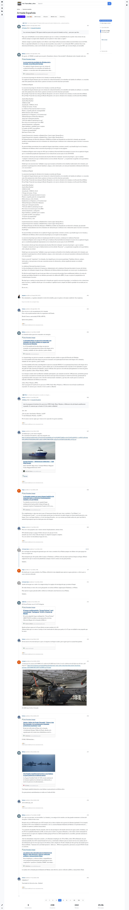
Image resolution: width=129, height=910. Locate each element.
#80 (88, 877)
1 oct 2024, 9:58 (34, 397)
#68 (88, 489)
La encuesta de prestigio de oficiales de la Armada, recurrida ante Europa (36, 63)
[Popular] (2, 8)
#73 (88, 601)
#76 (88, 716)
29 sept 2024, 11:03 (35, 53)
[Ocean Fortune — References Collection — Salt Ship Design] (38, 451)
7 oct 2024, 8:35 (34, 527)
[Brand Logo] (19, 3)
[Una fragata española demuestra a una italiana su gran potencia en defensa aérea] (38, 763)
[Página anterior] (46, 900)
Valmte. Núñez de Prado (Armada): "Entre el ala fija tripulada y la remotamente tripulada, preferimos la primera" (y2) (38, 724)
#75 (88, 661)
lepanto (24, 295)
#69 (88, 527)
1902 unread (104, 39)
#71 (88, 569)
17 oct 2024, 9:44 (35, 815)
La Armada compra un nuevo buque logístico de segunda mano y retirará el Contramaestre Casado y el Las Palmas (38, 498)
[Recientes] (2, 5)
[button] (2, 905)
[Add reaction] (77, 49)
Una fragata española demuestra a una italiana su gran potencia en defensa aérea (38, 774)
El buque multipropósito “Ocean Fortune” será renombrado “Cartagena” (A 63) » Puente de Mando (38, 612)
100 (79, 900)
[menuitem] (127, 2)
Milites (23, 25)
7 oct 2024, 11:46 (34, 569)
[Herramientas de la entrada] (87, 50)
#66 (88, 397)
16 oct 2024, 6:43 (35, 751)
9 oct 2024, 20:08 (35, 661)
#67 (88, 431)
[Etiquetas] (2, 11)
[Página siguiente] (83, 900)
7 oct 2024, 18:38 (39, 582)
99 (74, 900)
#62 (88, 53)
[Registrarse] (127, 5)
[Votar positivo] (80, 49)
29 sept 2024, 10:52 (35, 25)
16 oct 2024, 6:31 (35, 716)
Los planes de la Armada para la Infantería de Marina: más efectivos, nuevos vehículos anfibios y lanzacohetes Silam (37, 854)
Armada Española (36, 28)
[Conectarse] (127, 2)
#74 (88, 639)
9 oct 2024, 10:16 (35, 639)
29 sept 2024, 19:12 (35, 295)
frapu (23, 489)
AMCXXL (24, 601)
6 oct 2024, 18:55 (35, 431)
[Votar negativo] (85, 49)
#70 (88, 549)
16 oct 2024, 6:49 (35, 800)
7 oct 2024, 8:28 (34, 489)
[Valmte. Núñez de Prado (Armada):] (38, 720)
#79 (88, 815)
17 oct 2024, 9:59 (35, 877)
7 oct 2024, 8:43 (38, 549)
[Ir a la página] (70, 900)
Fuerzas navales (21, 16)
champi (24, 661)
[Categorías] (2, 2)
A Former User (25, 549)
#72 (88, 582)
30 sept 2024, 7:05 (35, 309)
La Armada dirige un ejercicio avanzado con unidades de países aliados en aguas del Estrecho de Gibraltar (37, 342)
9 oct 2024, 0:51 (36, 601)
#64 (88, 309)
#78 (88, 800)
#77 (88, 751)
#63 (88, 295)
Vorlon (25, 23)
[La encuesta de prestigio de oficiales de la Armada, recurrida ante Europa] (38, 59)
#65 (88, 332)
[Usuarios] (2, 14)
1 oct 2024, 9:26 (34, 332)
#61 (88, 25)
